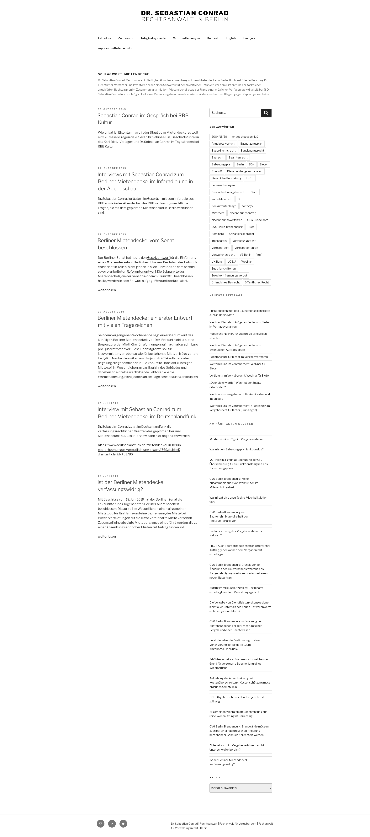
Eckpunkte (170, 271)
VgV (259, 254)
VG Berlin (245, 254)
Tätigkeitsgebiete (153, 38)
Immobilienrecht (222, 199)
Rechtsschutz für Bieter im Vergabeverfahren (238, 356)
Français (249, 38)
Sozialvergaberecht (241, 233)
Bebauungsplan (221, 164)
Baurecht (218, 157)
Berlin (240, 164)
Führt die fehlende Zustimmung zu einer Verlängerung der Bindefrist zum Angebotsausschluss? (234, 645)
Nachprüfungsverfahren (227, 220)
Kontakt (213, 38)
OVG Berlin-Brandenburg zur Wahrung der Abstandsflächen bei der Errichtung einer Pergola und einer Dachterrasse (235, 626)
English (231, 38)
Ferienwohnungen (223, 185)
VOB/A (232, 261)
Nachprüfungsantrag (243, 213)
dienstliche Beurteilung (226, 178)
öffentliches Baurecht (226, 282)
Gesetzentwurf (158, 258)
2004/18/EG (219, 136)
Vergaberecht (221, 247)
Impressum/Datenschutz (115, 48)
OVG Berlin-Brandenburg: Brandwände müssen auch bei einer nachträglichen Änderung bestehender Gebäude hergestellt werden (239, 731)
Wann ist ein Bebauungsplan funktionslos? (236, 449)
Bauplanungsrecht (252, 150)
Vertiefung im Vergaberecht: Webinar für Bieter (239, 375)
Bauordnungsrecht (224, 150)
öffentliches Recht (257, 282)
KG (239, 199)
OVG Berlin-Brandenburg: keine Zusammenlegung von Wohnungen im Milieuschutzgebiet (233, 483)
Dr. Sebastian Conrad (185, 13)
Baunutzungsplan (251, 143)
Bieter (264, 164)
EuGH (249, 178)
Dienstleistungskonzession (244, 171)
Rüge (251, 226)
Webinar (246, 261)
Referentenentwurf (141, 271)
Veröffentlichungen (186, 38)
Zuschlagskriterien (224, 268)
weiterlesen (107, 290)
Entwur (180, 335)
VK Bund (217, 261)
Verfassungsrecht (244, 240)
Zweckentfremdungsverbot (229, 275)
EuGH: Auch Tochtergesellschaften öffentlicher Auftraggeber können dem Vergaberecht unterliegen (239, 550)
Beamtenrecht (238, 157)
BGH (252, 164)
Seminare (218, 233)
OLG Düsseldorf (257, 220)
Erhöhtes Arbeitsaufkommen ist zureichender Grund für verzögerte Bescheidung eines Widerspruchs (238, 664)
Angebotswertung (223, 143)
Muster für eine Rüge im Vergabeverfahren (236, 439)
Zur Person (125, 38)
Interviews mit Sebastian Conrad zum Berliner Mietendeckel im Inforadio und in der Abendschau (145, 181)
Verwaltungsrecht (223, 254)
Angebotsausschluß (245, 136)
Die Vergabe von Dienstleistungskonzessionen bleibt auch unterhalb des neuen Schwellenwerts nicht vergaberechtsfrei (240, 607)
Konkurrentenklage (224, 206)
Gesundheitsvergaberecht (229, 192)
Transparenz (219, 240)
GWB (254, 192)
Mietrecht (218, 213)
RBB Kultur (106, 146)
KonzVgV (247, 206)
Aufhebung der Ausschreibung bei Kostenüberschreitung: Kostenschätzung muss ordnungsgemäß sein (239, 683)
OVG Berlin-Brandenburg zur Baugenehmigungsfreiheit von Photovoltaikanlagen (229, 517)
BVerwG (217, 171)
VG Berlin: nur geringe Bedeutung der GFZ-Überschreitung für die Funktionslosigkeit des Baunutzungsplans (238, 464)
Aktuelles (104, 38)
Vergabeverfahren (246, 247)
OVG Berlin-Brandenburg (227, 226)
